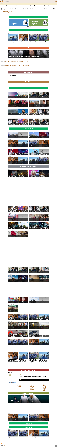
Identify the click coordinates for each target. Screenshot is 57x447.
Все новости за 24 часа (28, 87)
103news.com (10, 338)
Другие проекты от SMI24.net (28, 128)
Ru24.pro (9, 429)
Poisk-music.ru (10, 169)
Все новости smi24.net (28, 427)
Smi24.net (9, 413)
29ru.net (9, 156)
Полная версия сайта (28, 441)
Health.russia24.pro (11, 266)
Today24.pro (10, 99)
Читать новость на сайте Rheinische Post (6, 11)
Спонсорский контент (28, 423)
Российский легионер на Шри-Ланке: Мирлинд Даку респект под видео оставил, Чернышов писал (45, 387)
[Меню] (56, 1)
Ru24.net (9, 33)
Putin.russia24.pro (10, 230)
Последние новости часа (28, 30)
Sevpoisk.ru (9, 329)
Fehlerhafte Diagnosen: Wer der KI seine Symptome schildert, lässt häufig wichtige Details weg (17, 62)
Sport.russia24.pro (10, 274)
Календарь (2, 3)
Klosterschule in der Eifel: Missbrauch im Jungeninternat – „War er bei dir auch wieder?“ (16, 61)
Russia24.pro (10, 117)
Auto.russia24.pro (10, 221)
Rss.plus (9, 213)
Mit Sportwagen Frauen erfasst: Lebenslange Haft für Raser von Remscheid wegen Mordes (17, 65)
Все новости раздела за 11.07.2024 (5, 12)
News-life (9, 131)
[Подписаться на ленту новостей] (1, 443)
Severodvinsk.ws (10, 321)
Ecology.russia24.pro (11, 304)
